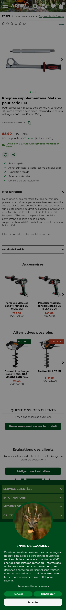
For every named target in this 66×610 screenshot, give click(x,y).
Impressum (44, 586)
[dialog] (33, 305)
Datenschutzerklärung (27, 586)
